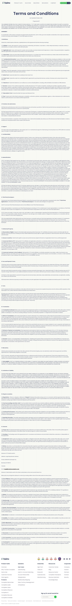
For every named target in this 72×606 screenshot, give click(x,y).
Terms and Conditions (12, 600)
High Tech (40, 567)
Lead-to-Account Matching (25, 572)
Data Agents (4, 577)
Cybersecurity (41, 575)
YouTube (67, 559)
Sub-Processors (29, 600)
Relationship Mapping (24, 580)
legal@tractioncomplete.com (11, 469)
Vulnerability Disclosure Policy (48, 600)
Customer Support (21, 600)
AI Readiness (21, 585)
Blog (50, 569)
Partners (66, 572)
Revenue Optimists (54, 577)
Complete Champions (55, 575)
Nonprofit (40, 572)
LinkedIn (70, 559)
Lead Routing (21, 569)
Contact (66, 575)
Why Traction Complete (8, 569)
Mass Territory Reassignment (26, 582)
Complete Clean (6, 587)
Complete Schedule (6, 597)
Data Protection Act (37, 600)
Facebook (64, 559)
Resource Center (53, 572)
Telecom (39, 569)
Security (66, 577)
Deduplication (22, 577)
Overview (4, 567)
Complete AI (4, 592)
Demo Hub (4, 572)
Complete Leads (5, 585)
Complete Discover (6, 595)
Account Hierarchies (23, 575)
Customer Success (6, 575)
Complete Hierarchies (7, 582)
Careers (66, 569)
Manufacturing (41, 577)
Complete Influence (6, 590)
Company (53, 3)
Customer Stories (53, 567)
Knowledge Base (53, 580)
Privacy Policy (4, 600)
